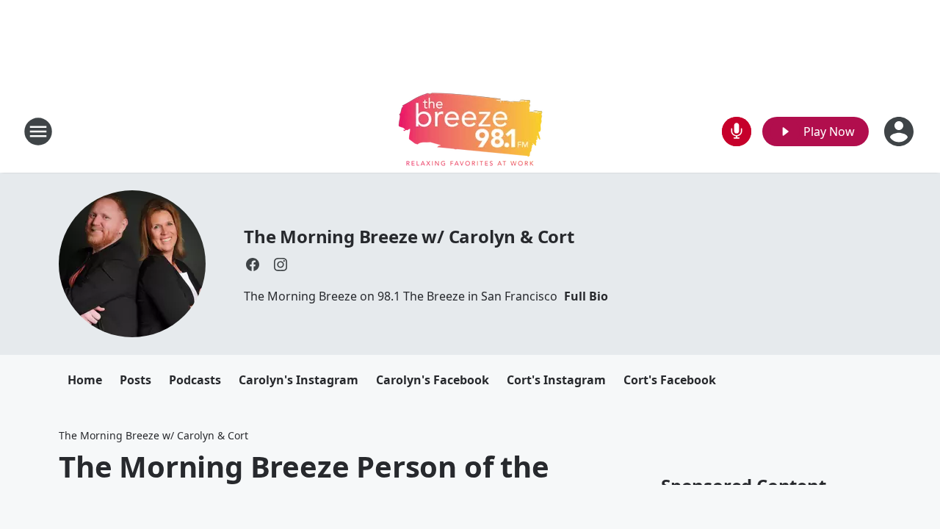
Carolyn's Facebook (432, 380)
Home (85, 380)
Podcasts (195, 380)
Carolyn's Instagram (298, 380)
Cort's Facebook (669, 380)
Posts (135, 380)
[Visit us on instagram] (280, 264)
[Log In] (900, 131)
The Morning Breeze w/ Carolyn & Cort (409, 236)
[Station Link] (470, 131)
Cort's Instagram (556, 380)
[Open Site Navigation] (38, 131)
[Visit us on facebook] (252, 264)
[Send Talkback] (736, 131)
